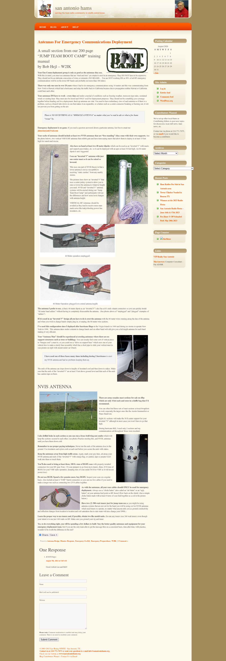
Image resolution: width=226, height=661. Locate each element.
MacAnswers (159, 261)
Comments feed (166, 96)
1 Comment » (123, 541)
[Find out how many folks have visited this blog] (165, 238)
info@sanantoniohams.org (99, 651)
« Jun (156, 72)
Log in (163, 88)
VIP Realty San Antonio (164, 256)
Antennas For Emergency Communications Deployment (85, 42)
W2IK (114, 541)
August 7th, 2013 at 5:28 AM (56, 561)
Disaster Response (67, 541)
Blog (53, 26)
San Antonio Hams (73, 7)
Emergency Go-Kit (82, 541)
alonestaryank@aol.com (48, 130)
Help (75, 26)
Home (42, 26)
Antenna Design (53, 541)
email (160, 133)
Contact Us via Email (69, 656)
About (64, 26)
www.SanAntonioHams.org (70, 653)
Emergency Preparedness (101, 541)
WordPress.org (166, 100)
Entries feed (165, 92)
